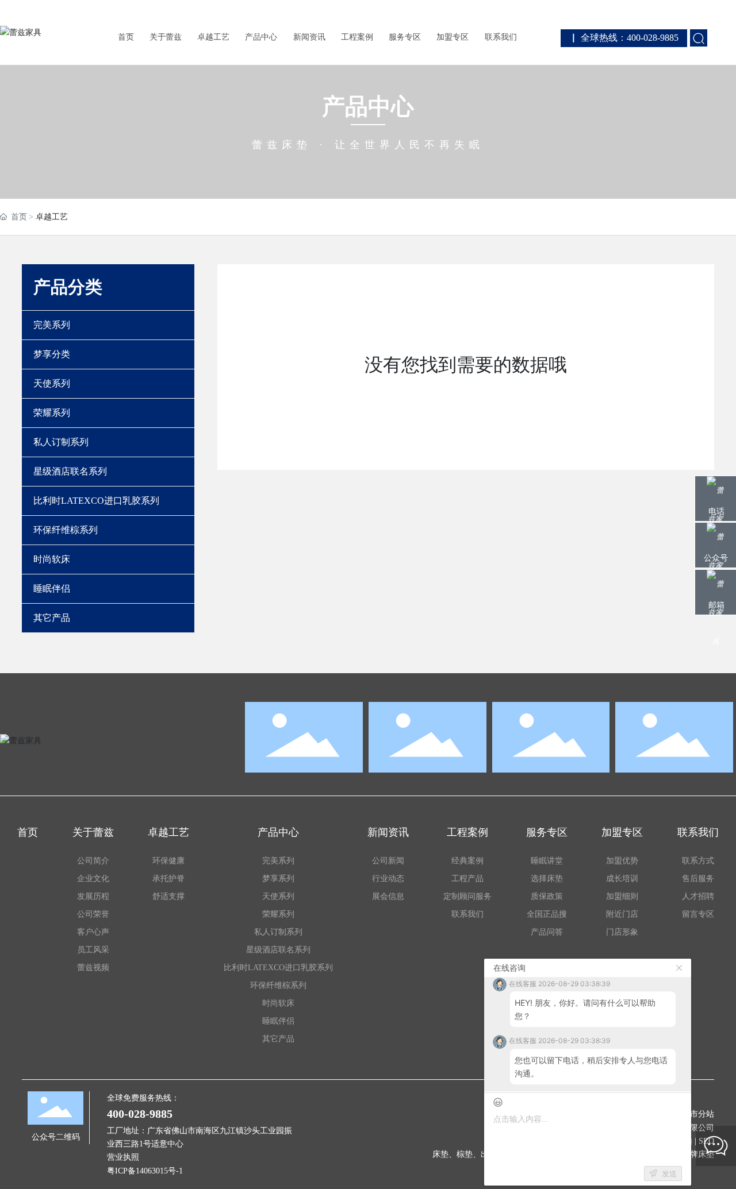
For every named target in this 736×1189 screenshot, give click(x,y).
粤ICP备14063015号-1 (145, 1171)
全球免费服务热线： (143, 1098)
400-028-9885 (139, 1113)
